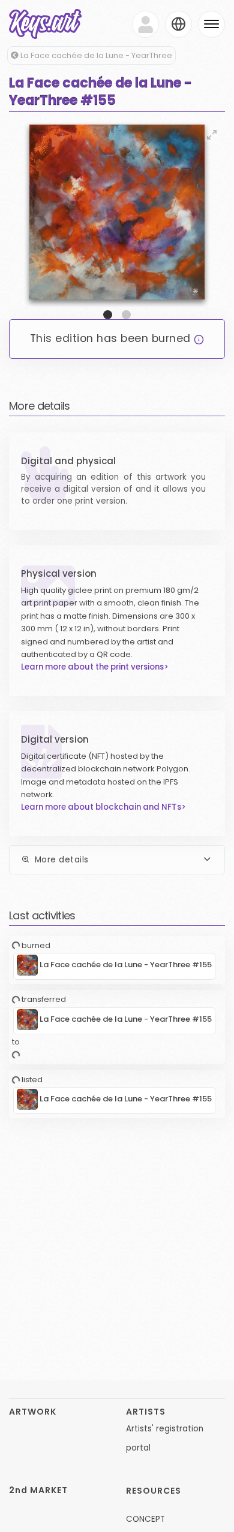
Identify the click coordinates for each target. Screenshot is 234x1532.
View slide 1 (107, 314)
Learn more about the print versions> (95, 667)
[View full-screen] (212, 135)
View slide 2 (126, 314)
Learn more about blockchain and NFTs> (103, 807)
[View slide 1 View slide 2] (117, 220)
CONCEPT (145, 1519)
